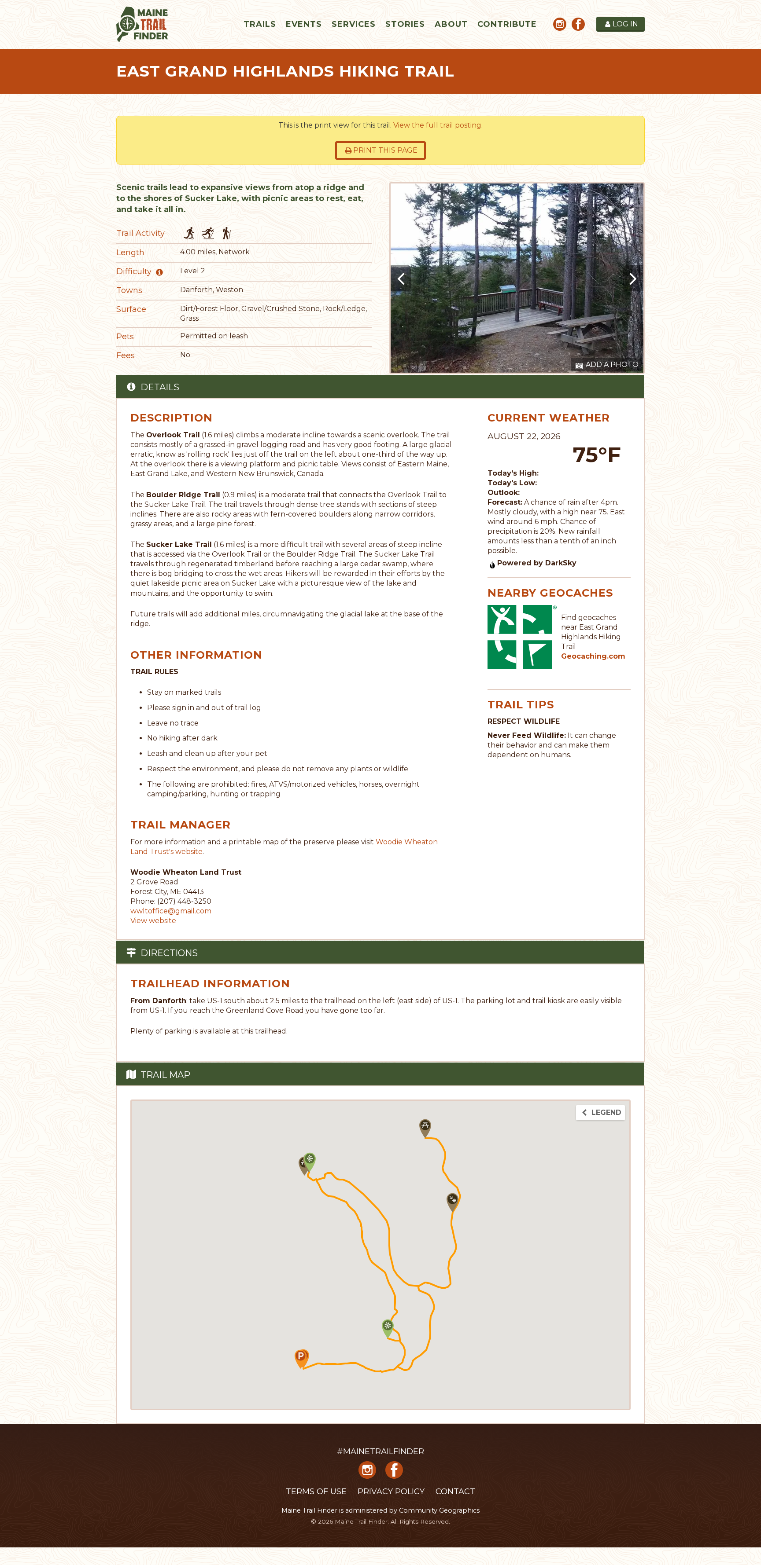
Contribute (507, 24)
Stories (405, 24)
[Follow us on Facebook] (578, 26)
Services (354, 24)
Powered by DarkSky (536, 563)
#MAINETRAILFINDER (380, 1451)
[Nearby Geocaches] (522, 636)
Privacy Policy (391, 1491)
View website (153, 920)
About (451, 24)
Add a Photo (611, 364)
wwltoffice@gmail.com (170, 911)
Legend (605, 1112)
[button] (425, 1129)
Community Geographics (439, 1510)
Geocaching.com (593, 656)
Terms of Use (316, 1491)
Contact (455, 1491)
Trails (260, 24)
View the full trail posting (437, 125)
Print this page (385, 150)
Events (304, 24)
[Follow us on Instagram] (559, 26)
